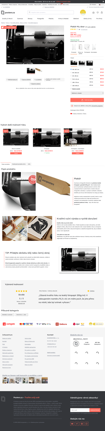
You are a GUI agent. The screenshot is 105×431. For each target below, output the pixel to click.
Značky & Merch (7, 18)
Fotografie (40, 18)
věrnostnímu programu (97, 105)
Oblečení (76, 18)
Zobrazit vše (21, 303)
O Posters (4, 347)
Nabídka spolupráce (30, 347)
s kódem (79, 35)
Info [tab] (29, 164)
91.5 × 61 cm (75, 79)
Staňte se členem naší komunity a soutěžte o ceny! (22, 375)
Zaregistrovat (95, 410)
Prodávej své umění (52, 4)
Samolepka (94, 52)
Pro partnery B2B (29, 359)
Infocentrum (5, 4)
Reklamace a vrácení (8, 356)
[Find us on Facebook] (77, 424)
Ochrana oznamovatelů (53, 355)
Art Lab (60, 4)
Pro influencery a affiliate (31, 353)
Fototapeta (87, 52)
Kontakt (4, 341)
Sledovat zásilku (6, 338)
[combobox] (51, 12)
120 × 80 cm (75, 85)
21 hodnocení (84, 29)
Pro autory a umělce (30, 350)
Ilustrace (20, 18)
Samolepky (28, 344)
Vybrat (16, 153)
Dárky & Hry (88, 18)
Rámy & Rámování (22, 4)
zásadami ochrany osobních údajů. (90, 413)
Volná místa (28, 338)
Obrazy (30, 18)
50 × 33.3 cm (75, 72)
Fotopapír (73, 52)
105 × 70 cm (75, 82)
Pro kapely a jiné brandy (31, 356)
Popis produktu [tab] (6, 164)
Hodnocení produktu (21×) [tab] (19, 164)
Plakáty (51, 18)
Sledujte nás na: (76, 335)
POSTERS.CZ (11, 13)
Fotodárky (30, 4)
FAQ (3, 344)
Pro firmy (99, 18)
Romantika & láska (21, 314)
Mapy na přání (37, 4)
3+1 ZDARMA (6, 7)
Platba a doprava (13, 4)
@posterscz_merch (80, 339)
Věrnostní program (7, 364)
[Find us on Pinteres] (82, 424)
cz (102, 4)
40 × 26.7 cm (75, 69)
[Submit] (29, 12)
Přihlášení (93, 4)
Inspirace (44, 4)
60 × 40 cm (75, 75)
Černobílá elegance (7, 314)
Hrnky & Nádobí (63, 18)
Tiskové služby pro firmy (31, 361)
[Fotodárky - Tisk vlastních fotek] (93, 13)
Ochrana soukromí (7, 359)
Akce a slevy (66, 4)
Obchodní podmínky (7, 353)
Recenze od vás (6, 367)
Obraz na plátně (80, 53)
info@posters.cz (51, 344)
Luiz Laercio (91, 27)
